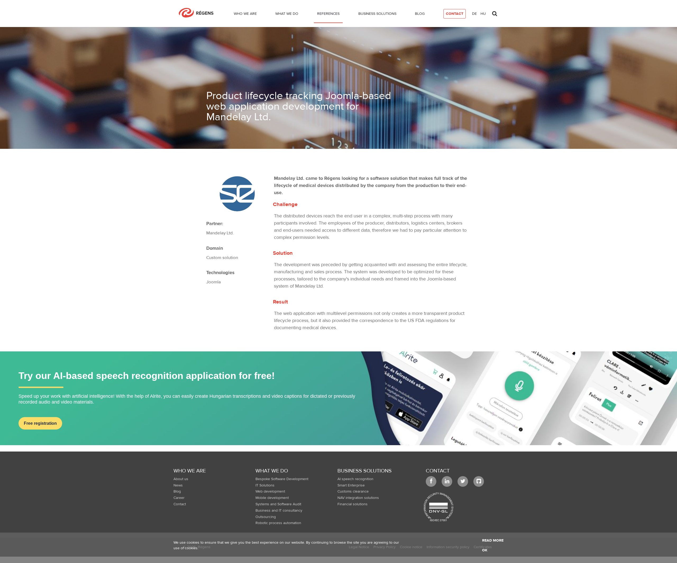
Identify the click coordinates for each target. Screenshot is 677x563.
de (474, 13)
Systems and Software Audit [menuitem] (278, 504)
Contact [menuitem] (179, 504)
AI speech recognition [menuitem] (355, 479)
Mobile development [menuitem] (272, 497)
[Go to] (198, 12)
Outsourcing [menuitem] (265, 517)
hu (483, 13)
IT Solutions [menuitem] (265, 485)
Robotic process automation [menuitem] (278, 523)
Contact (438, 470)
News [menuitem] (178, 485)
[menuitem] (245, 15)
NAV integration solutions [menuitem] (358, 497)
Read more (493, 540)
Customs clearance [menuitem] (353, 491)
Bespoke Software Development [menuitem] (281, 479)
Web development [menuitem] (270, 491)
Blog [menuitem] (177, 491)
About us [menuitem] (180, 479)
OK (484, 550)
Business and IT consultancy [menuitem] (278, 510)
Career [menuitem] (179, 497)
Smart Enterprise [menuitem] (351, 485)
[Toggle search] (494, 12)
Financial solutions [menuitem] (352, 504)
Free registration (40, 423)
